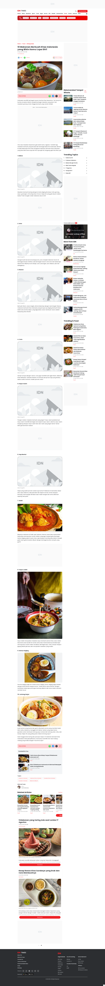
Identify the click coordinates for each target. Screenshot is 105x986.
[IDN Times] (22, 10)
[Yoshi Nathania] (19, 787)
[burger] (87, 14)
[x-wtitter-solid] (56, 96)
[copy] (60, 96)
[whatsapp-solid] (49, 96)
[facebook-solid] (53, 96)
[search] (76, 11)
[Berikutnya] (62, 870)
